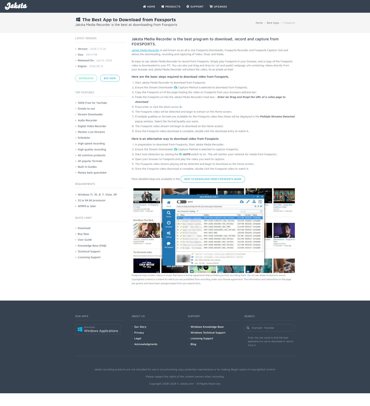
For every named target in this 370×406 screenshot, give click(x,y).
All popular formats (90, 161)
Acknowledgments (145, 344)
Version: (83, 48)
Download (86, 78)
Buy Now (110, 78)
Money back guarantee (92, 172)
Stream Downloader (90, 114)
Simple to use (86, 108)
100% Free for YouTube (92, 102)
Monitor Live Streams (91, 131)
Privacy (139, 332)
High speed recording (91, 143)
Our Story (140, 326)
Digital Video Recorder (92, 126)
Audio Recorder (87, 120)
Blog (193, 344)
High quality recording (92, 149)
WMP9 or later (87, 206)
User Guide (85, 239)
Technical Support (89, 251)
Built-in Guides (87, 166)
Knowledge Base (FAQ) (92, 245)
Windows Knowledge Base (207, 326)
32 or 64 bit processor (92, 200)
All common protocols (91, 155)
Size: (81, 54)
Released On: (86, 60)
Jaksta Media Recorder (145, 50)
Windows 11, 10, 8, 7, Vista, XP (97, 194)
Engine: (82, 66)
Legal (137, 338)
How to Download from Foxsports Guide (212, 179)
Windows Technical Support (208, 332)
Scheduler (84, 137)
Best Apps (273, 22)
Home (259, 22)
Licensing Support (89, 257)
